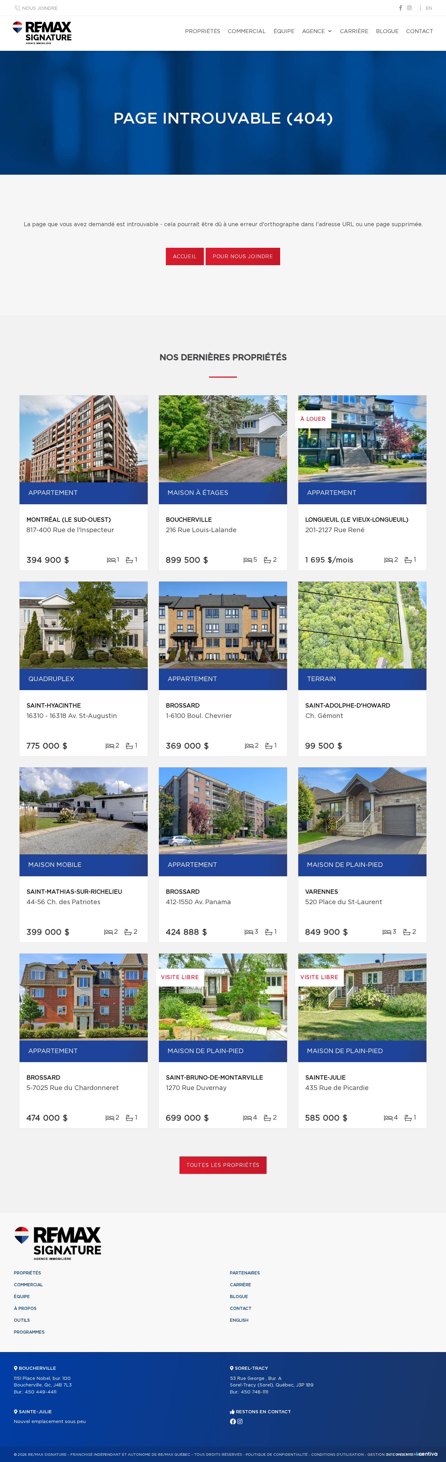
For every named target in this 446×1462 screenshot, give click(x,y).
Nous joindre (39, 8)
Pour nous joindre (243, 256)
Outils (22, 1320)
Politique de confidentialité (277, 1454)
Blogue (387, 31)
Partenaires (245, 1273)
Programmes (29, 1332)
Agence (313, 31)
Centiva (426, 1454)
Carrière (354, 31)
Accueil (185, 256)
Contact (419, 31)
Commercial (247, 31)
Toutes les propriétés (223, 1165)
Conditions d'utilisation (337, 1454)
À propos (25, 1308)
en (429, 8)
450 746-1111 (254, 1392)
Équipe (284, 31)
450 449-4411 (40, 1392)
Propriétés (202, 31)
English (239, 1320)
